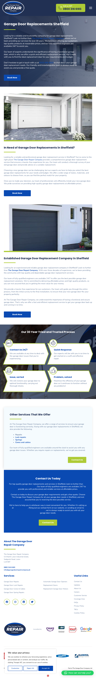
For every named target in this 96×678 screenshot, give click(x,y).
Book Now (12, 77)
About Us (77, 588)
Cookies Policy (79, 613)
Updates (77, 585)
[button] (77, 673)
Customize (15, 668)
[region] (30, 661)
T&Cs (76, 609)
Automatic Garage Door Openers (55, 582)
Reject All (30, 668)
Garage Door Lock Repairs (13, 585)
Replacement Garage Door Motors (55, 589)
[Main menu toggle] (91, 8)
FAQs (76, 602)
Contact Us (78, 581)
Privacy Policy (79, 606)
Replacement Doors (50, 585)
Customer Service (80, 595)
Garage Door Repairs (11, 582)
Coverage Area (79, 599)
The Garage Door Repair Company (28, 159)
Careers (76, 592)
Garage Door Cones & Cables (14, 589)
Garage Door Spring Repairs (14, 592)
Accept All (46, 668)
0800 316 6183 (72, 9)
